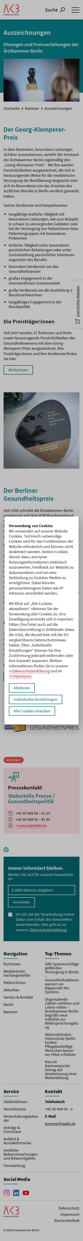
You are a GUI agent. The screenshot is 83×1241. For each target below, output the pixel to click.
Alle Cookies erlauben (32, 710)
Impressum (21, 676)
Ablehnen (22, 687)
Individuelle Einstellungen (35, 699)
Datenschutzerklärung (31, 671)
